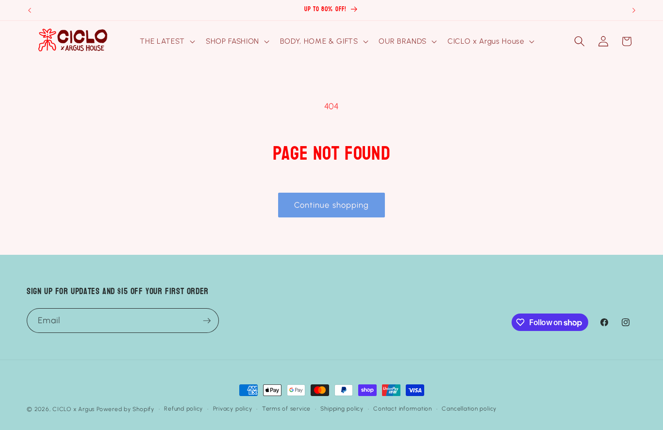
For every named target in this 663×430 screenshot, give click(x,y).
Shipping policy (342, 408)
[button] (166, 41)
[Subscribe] (206, 320)
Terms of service (286, 408)
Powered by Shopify (125, 409)
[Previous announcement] (29, 10)
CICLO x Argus (73, 409)
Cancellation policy (469, 408)
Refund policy (183, 408)
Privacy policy (232, 408)
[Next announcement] (634, 10)
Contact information (402, 408)
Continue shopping (331, 205)
